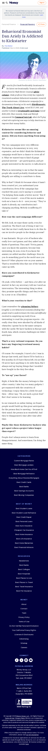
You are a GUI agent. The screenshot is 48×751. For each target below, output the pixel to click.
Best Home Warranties (24, 543)
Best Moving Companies (24, 495)
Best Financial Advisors (24, 547)
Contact (24, 609)
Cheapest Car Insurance (24, 530)
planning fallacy (29, 306)
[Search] (6, 3)
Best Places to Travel (24, 582)
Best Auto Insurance (24, 526)
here (27, 744)
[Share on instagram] (26, 660)
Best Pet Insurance (24, 591)
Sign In (42, 3)
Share (42, 24)
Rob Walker (9, 46)
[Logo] (13, 3)
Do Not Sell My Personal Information (24, 626)
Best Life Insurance (24, 539)
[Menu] (3, 3)
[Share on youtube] (31, 660)
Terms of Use (24, 622)
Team (24, 613)
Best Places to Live (24, 578)
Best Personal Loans (24, 521)
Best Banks (24, 487)
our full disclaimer (32, 735)
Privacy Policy (24, 617)
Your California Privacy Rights (24, 630)
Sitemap (24, 643)
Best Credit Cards (24, 482)
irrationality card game (29, 111)
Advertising (24, 639)
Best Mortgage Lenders (24, 465)
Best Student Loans (24, 508)
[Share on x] (21, 660)
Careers (24, 647)
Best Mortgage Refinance (24, 474)
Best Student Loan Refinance (24, 513)
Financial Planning (27, 24)
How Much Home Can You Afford (24, 469)
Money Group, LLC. (23, 716)
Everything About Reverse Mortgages (24, 478)
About (24, 604)
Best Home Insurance (24, 534)
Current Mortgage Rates (24, 461)
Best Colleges (24, 569)
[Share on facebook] (17, 660)
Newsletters (24, 561)
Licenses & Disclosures (24, 634)
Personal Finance (9, 24)
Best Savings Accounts (24, 491)
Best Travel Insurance (24, 587)
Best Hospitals (24, 574)
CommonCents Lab (23, 117)
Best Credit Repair (24, 517)
